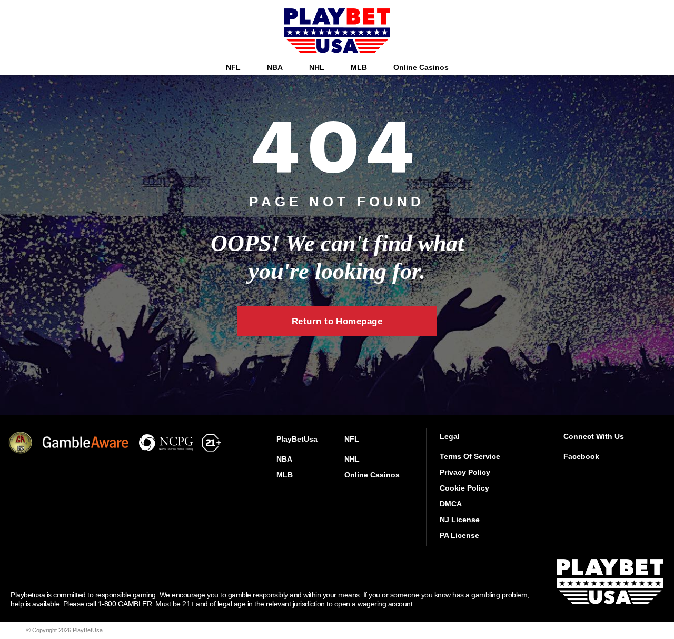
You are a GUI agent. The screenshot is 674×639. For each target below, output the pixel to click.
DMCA (451, 504)
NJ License (460, 519)
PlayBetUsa (297, 439)
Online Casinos (421, 67)
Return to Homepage (337, 321)
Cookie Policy (464, 488)
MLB (359, 67)
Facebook (581, 456)
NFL (233, 67)
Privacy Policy (465, 472)
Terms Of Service (470, 456)
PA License (459, 535)
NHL (316, 67)
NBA (275, 67)
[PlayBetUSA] (337, 45)
